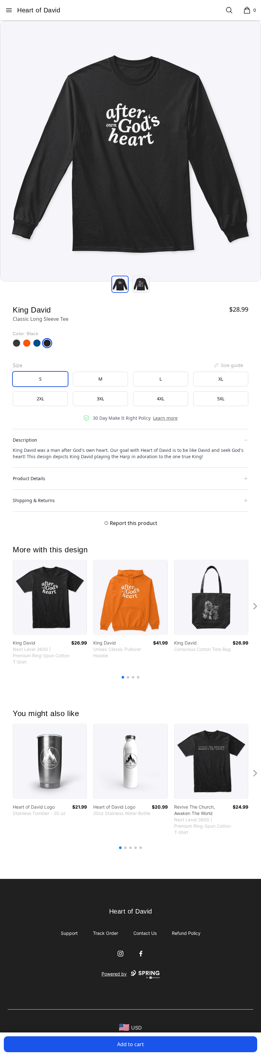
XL (220, 379)
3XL (100, 399)
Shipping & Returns (34, 500)
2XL (40, 399)
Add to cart (130, 1044)
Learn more (165, 418)
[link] (50, 597)
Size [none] (17, 365)
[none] (228, 365)
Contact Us (145, 933)
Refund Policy (186, 933)
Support (69, 933)
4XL (160, 399)
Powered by (114, 974)
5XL (220, 399)
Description (25, 440)
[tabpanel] (130, 151)
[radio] (40, 379)
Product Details (29, 478)
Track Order (105, 933)
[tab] (120, 284)
